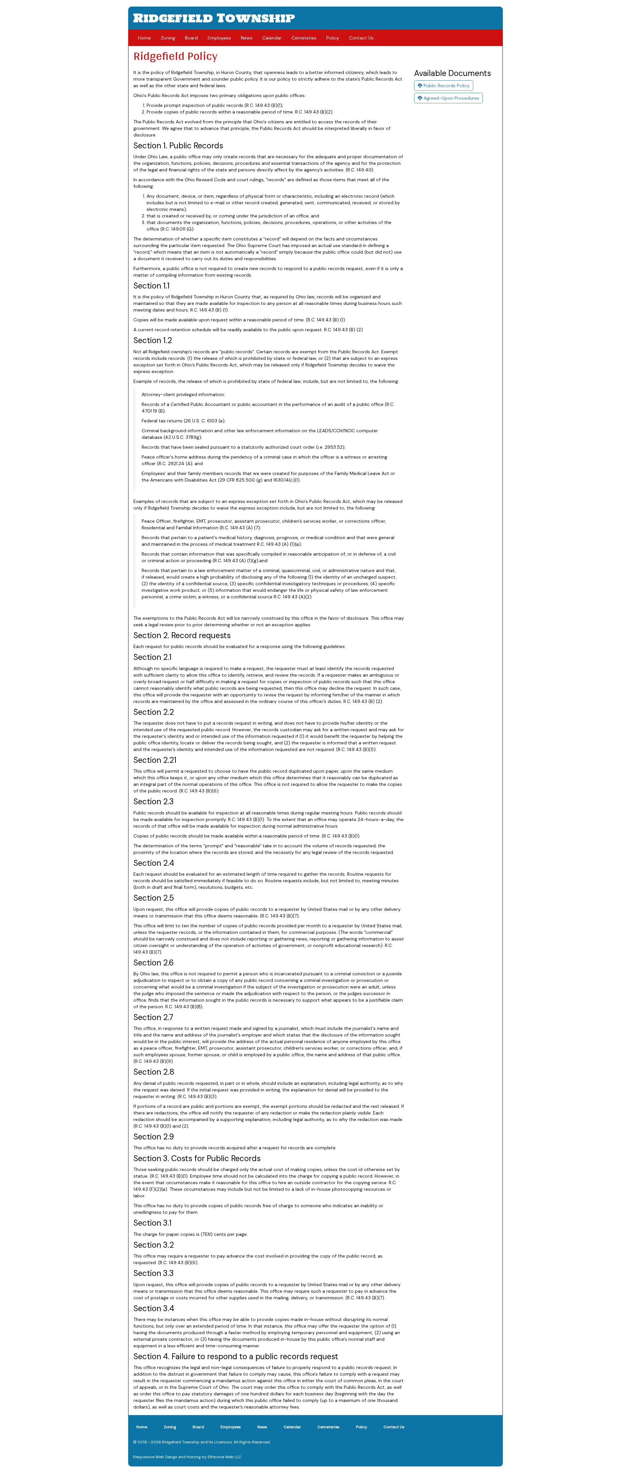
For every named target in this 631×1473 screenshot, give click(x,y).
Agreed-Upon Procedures (450, 98)
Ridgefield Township (214, 18)
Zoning (168, 38)
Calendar (272, 38)
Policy (332, 38)
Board (191, 38)
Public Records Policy (446, 85)
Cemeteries (304, 38)
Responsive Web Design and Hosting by (170, 1457)
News (246, 38)
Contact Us (361, 38)
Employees (219, 38)
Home (144, 38)
